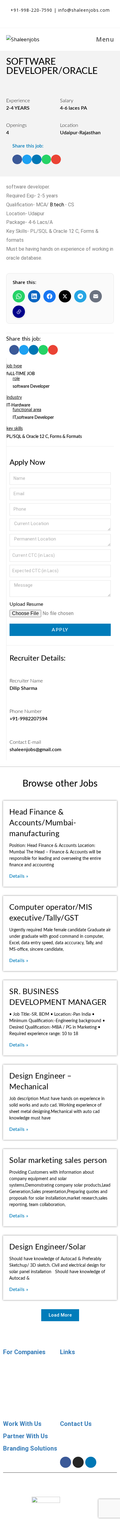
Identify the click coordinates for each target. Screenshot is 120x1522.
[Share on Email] (96, 296)
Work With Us (22, 1423)
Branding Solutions (30, 1448)
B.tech (57, 205)
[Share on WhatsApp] (19, 296)
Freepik (109, 1487)
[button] (17, 159)
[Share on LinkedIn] (34, 296)
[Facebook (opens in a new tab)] (56, 17)
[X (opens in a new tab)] (44, 17)
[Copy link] (19, 312)
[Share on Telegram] (80, 296)
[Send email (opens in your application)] (77, 17)
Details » (19, 876)
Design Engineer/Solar (47, 1247)
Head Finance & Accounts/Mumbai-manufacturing (42, 823)
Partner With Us (25, 1436)
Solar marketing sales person (58, 1160)
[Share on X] (65, 296)
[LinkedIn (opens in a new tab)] (67, 17)
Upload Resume (26, 604)
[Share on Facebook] (49, 296)
